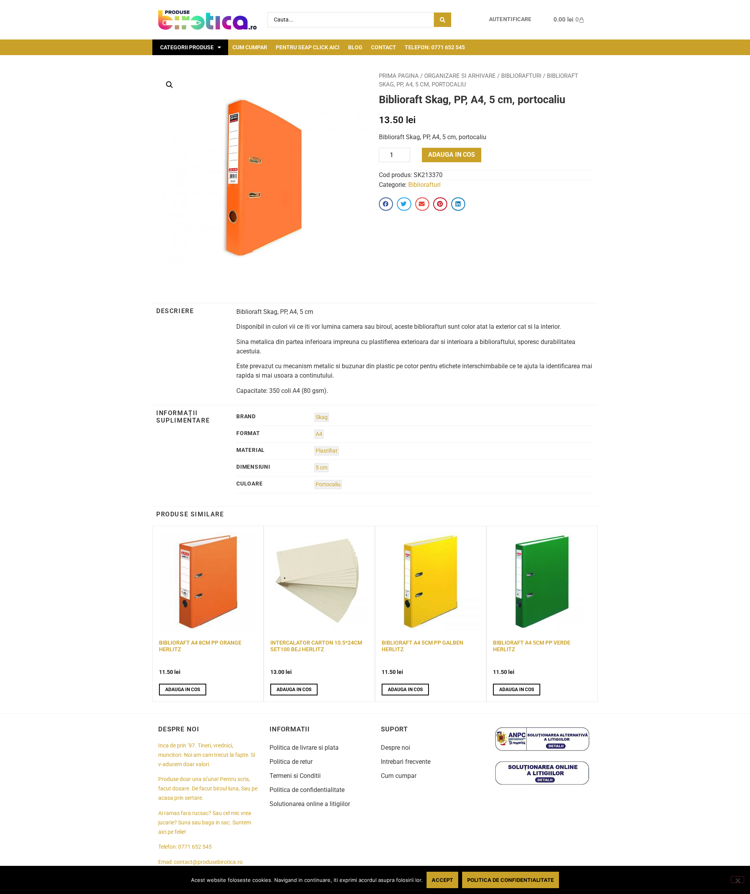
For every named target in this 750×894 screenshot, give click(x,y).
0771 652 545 (195, 847)
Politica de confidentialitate (307, 790)
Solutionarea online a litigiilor (310, 804)
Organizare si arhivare (460, 75)
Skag (322, 417)
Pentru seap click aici (307, 47)
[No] (737, 879)
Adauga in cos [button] (182, 689)
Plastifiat (327, 451)
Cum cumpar (249, 47)
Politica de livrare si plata (304, 747)
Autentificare (510, 19)
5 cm (321, 467)
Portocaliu (328, 484)
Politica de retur (291, 761)
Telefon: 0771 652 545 (435, 47)
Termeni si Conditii (295, 775)
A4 (319, 434)
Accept (442, 880)
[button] (169, 85)
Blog (355, 47)
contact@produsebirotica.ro (208, 862)
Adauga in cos (451, 154)
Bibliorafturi (521, 75)
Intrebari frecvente (405, 761)
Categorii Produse (187, 47)
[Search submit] (442, 20)
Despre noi (395, 747)
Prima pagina (399, 75)
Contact (383, 47)
